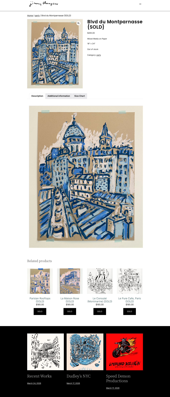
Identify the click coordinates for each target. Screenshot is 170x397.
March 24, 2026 (34, 383)
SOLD (39, 311)
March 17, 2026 (73, 383)
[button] (78, 23)
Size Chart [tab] (79, 96)
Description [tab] (37, 96)
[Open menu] (140, 4)
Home (30, 15)
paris (37, 15)
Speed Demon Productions (118, 378)
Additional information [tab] (59, 96)
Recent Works (39, 376)
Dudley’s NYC (79, 376)
